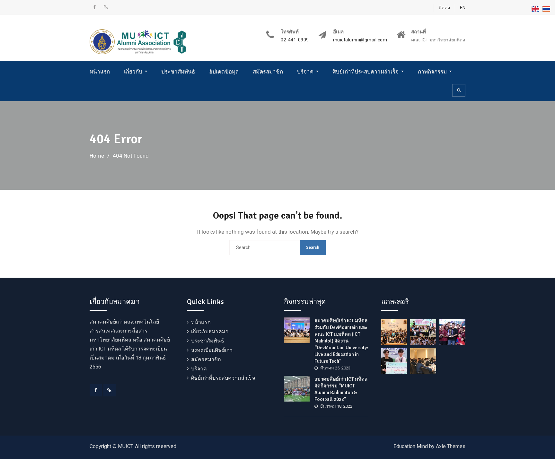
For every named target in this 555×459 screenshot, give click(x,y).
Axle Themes (450, 446)
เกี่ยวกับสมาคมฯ (209, 331)
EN (462, 7)
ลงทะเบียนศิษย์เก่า (212, 350)
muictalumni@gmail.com (360, 40)
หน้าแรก (100, 71)
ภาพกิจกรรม (432, 71)
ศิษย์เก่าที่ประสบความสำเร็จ (365, 71)
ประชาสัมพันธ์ (178, 71)
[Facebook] (96, 390)
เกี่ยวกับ (133, 71)
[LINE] (109, 390)
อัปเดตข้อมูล (224, 71)
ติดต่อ (444, 7)
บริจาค (305, 71)
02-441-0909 (295, 40)
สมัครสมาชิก (268, 71)
